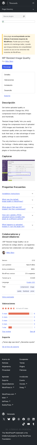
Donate (23, 384)
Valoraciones (9, 80)
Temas (22, 363)
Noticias (5, 363)
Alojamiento (6, 367)
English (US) (31, 282)
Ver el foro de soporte (10, 347)
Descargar (7, 67)
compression (25, 287)
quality (19, 291)
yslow (32, 291)
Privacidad (6, 370)
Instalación (8, 85)
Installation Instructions (11, 194)
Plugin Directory (7, 9)
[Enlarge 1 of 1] (32, 162)
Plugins (22, 367)
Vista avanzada (8, 297)
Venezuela (11, 414)
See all (32, 331)
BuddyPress (7, 405)
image (32, 287)
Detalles (7, 75)
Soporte (7, 96)
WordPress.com (9, 394)
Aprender (5, 377)
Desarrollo (8, 90)
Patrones (23, 370)
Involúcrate (24, 377)
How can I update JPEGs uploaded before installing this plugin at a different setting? (13, 217)
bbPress (6, 401)
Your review (6, 331)
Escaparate (24, 359)
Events (22, 380)
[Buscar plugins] (24, 16)
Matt (5, 398)
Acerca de (6, 359)
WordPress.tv (8, 387)
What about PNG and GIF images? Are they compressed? (14, 208)
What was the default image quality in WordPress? (12, 200)
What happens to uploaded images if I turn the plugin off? (13, 226)
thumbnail (26, 291)
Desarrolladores (8, 384)
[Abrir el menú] (33, 3)
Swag (23, 387)
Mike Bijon (9, 61)
